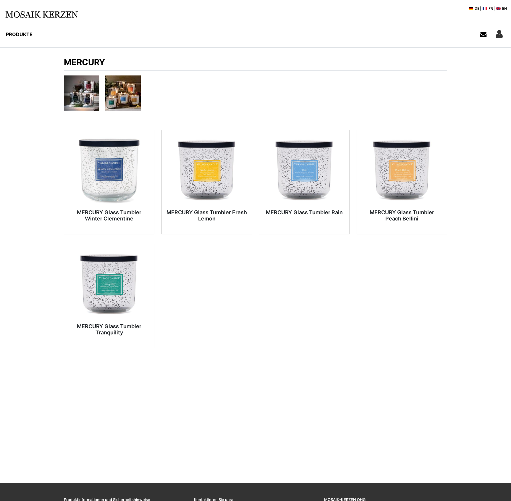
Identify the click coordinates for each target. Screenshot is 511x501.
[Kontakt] (483, 34)
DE (476, 8)
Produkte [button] (19, 34)
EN (504, 8)
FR (490, 8)
